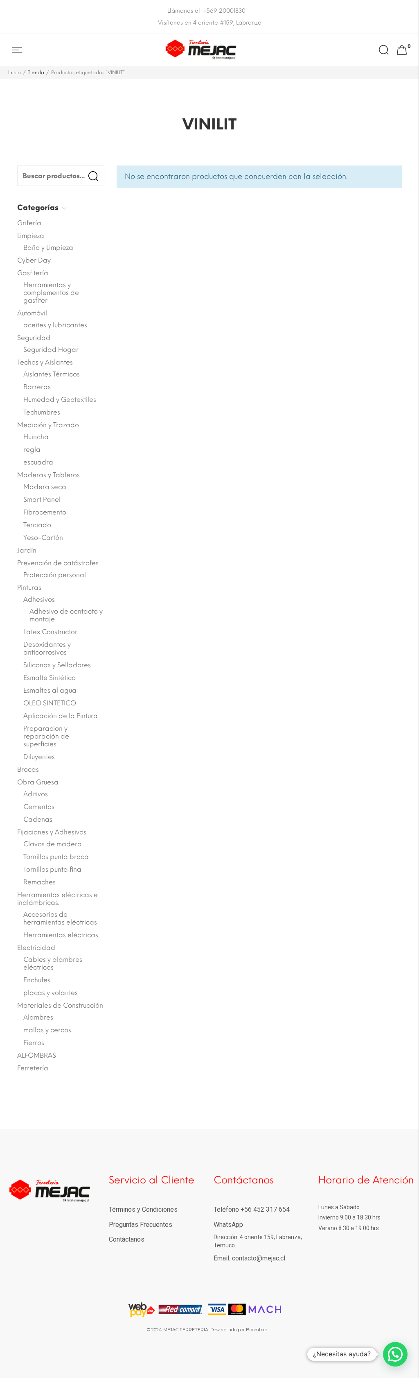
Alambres (38, 1017)
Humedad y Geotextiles (59, 399)
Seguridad (33, 338)
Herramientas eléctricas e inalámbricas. (57, 899)
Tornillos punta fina (52, 869)
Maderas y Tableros (48, 475)
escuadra (38, 462)
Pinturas (29, 588)
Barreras (37, 387)
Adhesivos (39, 599)
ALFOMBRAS (36, 1055)
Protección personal (54, 575)
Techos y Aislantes (45, 362)
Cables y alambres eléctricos (52, 963)
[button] (395, 1354)
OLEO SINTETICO (49, 703)
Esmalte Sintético (49, 678)
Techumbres (41, 412)
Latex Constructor (50, 632)
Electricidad (36, 948)
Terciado (37, 525)
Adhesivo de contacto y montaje (66, 615)
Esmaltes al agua (50, 690)
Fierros (33, 1043)
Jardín (26, 550)
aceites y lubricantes (55, 325)
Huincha (36, 437)
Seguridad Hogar (51, 350)
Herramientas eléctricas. (61, 935)
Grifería (29, 223)
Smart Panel (42, 499)
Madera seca (44, 487)
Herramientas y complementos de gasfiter (51, 292)
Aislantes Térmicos (51, 374)
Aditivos (35, 794)
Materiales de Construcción (60, 1005)
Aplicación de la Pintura (60, 716)
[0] (402, 50)
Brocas (28, 769)
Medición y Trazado (48, 425)
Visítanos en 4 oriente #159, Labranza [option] (209, 22)
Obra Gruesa (38, 782)
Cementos (38, 807)
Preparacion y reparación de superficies (46, 736)
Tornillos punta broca (56, 857)
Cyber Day (34, 260)
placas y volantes (50, 993)
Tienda (36, 72)
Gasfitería (32, 273)
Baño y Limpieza (48, 248)
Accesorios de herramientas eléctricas (60, 918)
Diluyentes (39, 757)
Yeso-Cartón (43, 538)
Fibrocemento (44, 512)
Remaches (39, 882)
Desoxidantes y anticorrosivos (47, 648)
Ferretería (32, 1068)
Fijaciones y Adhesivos (51, 832)
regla (32, 449)
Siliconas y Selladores (57, 665)
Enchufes (36, 980)
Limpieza (30, 236)
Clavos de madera (52, 844)
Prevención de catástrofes (58, 563)
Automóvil (32, 313)
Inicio (14, 72)
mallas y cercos (47, 1030)
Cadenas (37, 819)
